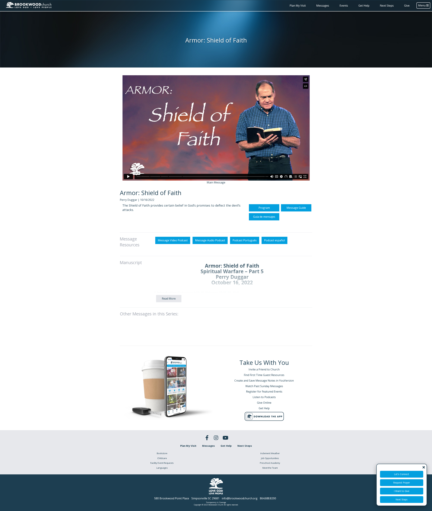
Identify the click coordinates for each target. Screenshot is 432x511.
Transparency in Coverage (216, 502)
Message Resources (129, 242)
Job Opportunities (270, 458)
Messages (322, 5)
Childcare (162, 458)
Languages (162, 467)
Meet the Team (270, 467)
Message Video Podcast (173, 240)
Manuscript (131, 262)
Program (264, 208)
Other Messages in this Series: (149, 314)
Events (344, 5)
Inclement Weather (270, 453)
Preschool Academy (270, 462)
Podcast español (274, 240)
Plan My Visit (298, 5)
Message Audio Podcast (210, 240)
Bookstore (162, 453)
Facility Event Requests (162, 462)
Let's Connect (401, 474)
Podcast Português (245, 240)
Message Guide (296, 208)
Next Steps (387, 5)
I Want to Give (401, 491)
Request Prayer (401, 482)
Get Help (363, 5)
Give (407, 5)
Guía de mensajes (264, 217)
